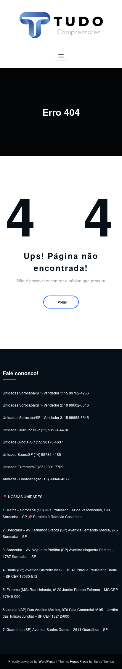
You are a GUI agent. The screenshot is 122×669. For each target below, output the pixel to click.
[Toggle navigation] (61, 56)
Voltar (62, 302)
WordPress (46, 661)
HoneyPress (79, 661)
